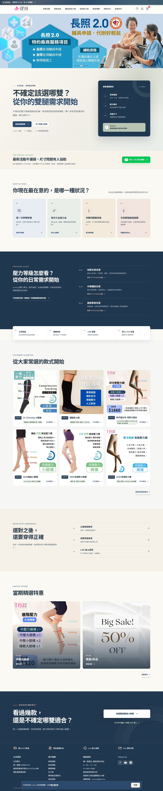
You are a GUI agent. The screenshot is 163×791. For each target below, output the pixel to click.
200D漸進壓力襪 (123, 477)
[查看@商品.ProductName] (35, 392)
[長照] (81, 41)
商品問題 (51, 765)
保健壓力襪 (84, 9)
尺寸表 (51, 772)
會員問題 (51, 761)
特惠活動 (46, 9)
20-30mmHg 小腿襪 (32, 417)
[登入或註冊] (142, 8)
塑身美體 (96, 9)
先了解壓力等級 (41, 124)
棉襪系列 (118, 9)
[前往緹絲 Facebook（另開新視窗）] (120, 763)
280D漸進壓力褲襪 (78, 477)
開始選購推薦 (22, 124)
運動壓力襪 (75, 417)
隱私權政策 (54, 785)
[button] (137, 8)
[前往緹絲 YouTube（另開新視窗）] (125, 763)
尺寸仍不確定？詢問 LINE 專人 (127, 723)
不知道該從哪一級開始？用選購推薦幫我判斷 (31, 298)
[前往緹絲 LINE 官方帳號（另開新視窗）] (131, 763)
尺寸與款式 (50, 422)
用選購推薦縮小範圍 (127, 713)
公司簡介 (16, 761)
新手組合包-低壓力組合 (126, 417)
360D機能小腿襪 (30, 477)
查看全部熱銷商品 (142, 492)
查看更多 (146, 675)
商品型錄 (51, 779)
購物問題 (51, 768)
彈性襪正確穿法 (54, 776)
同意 (135, 785)
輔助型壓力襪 (70, 9)
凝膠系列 (107, 9)
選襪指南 (57, 9)
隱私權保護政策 (19, 772)
